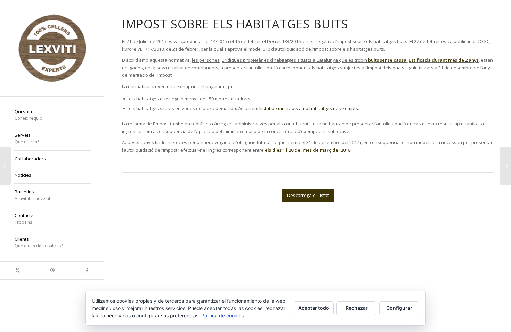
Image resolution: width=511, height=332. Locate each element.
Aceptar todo (313, 308)
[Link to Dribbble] (52, 270)
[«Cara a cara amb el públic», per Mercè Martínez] (505, 166)
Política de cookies (222, 315)
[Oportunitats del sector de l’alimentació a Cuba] (5, 166)
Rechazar (357, 308)
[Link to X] (17, 270)
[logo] (52, 48)
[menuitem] (52, 115)
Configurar (399, 308)
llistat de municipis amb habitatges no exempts (308, 108)
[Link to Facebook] (87, 270)
